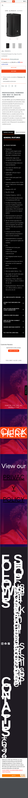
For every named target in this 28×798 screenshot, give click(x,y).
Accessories (19, 672)
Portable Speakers (19, 603)
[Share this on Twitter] (6, 86)
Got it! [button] (14, 775)
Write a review (13, 350)
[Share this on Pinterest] (12, 86)
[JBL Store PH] (14, 1)
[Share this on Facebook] (9, 86)
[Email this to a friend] (15, 86)
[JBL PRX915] (13, 25)
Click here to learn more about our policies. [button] (12, 771)
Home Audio (17, 621)
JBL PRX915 (6, 51)
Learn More (4, 64)
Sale (17, 681)
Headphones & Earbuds (19, 643)
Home (6, 10)
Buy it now (13, 71)
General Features (8, 132)
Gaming (19, 662)
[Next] (17, 38)
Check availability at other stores (9, 81)
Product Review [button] (26, 390)
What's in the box (20, 132)
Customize (19, 588)
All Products (12, 10)
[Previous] (10, 38)
